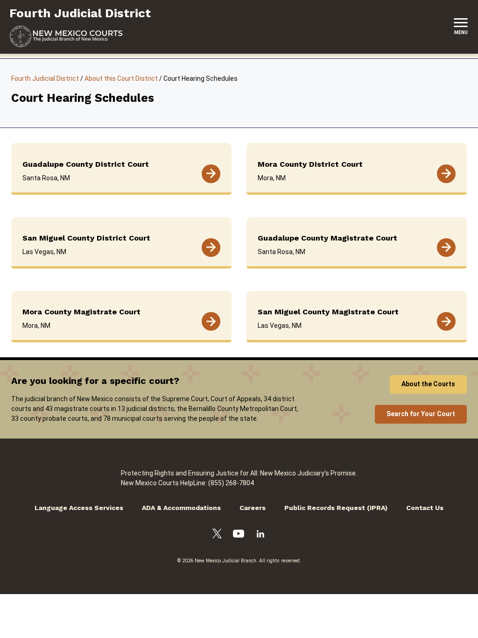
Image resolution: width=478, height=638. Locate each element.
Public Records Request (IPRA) (335, 507)
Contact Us (424, 507)
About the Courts (428, 384)
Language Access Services (79, 507)
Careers (252, 507)
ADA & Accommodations (181, 507)
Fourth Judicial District (45, 78)
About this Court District (121, 78)
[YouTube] (238, 535)
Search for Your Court (421, 414)
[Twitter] (217, 535)
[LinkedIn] (260, 535)
